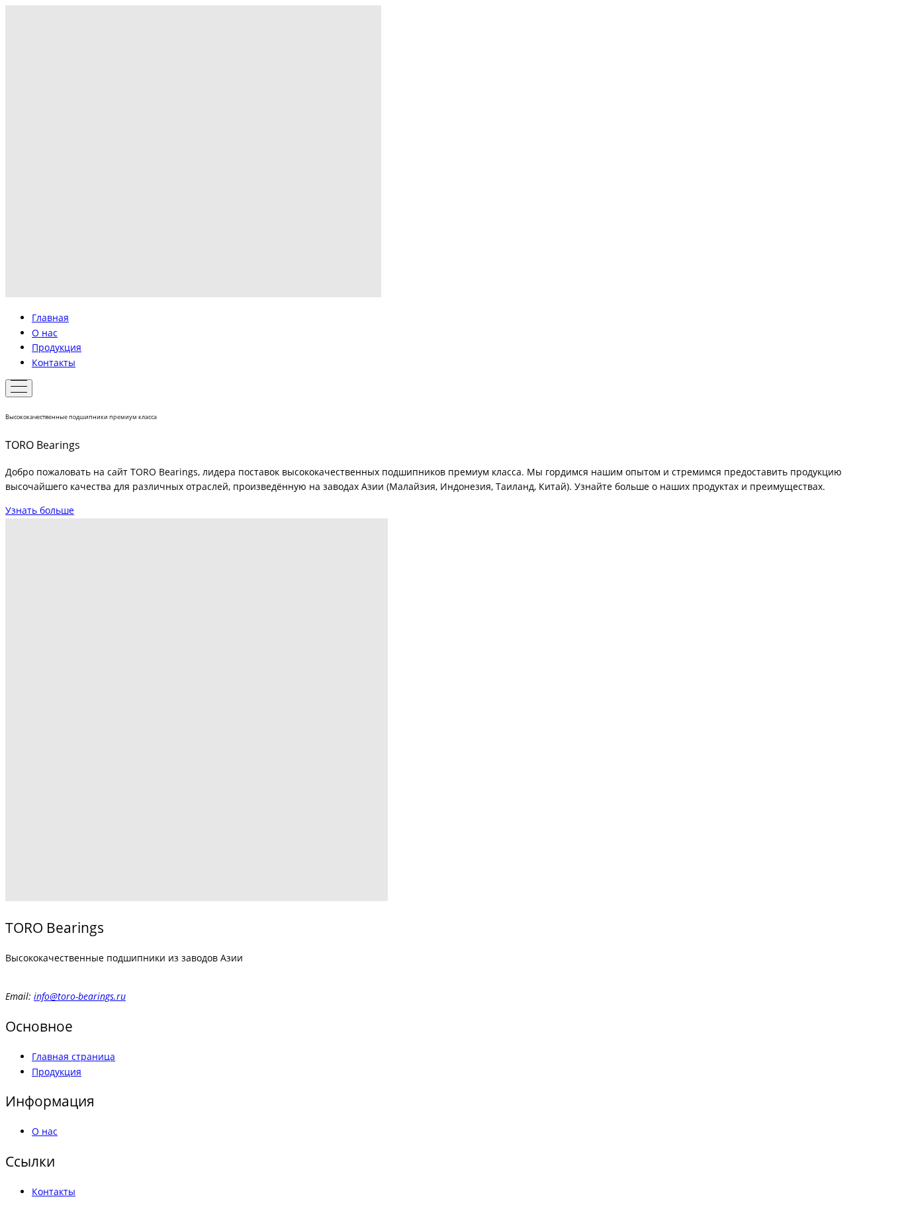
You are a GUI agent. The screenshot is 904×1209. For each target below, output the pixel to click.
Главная (50, 317)
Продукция (56, 347)
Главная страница (73, 1056)
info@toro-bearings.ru (80, 996)
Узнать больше (39, 510)
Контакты (53, 362)
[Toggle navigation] (18, 388)
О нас (45, 332)
